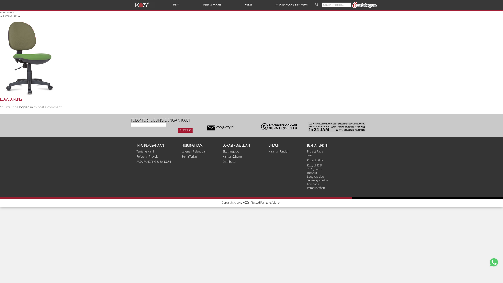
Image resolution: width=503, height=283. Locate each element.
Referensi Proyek (147, 156)
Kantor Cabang (232, 156)
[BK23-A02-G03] (29, 95)
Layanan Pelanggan (194, 151)
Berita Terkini (189, 156)
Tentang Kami (145, 151)
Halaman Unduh (278, 151)
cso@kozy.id (225, 127)
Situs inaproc (231, 151)
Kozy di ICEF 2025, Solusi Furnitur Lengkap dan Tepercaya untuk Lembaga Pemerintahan (317, 177)
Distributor (229, 162)
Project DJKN (315, 160)
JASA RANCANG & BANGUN (292, 5)
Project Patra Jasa (315, 153)
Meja (176, 5)
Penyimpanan (212, 5)
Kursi (248, 5)
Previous (6, 16)
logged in (26, 107)
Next (16, 16)
